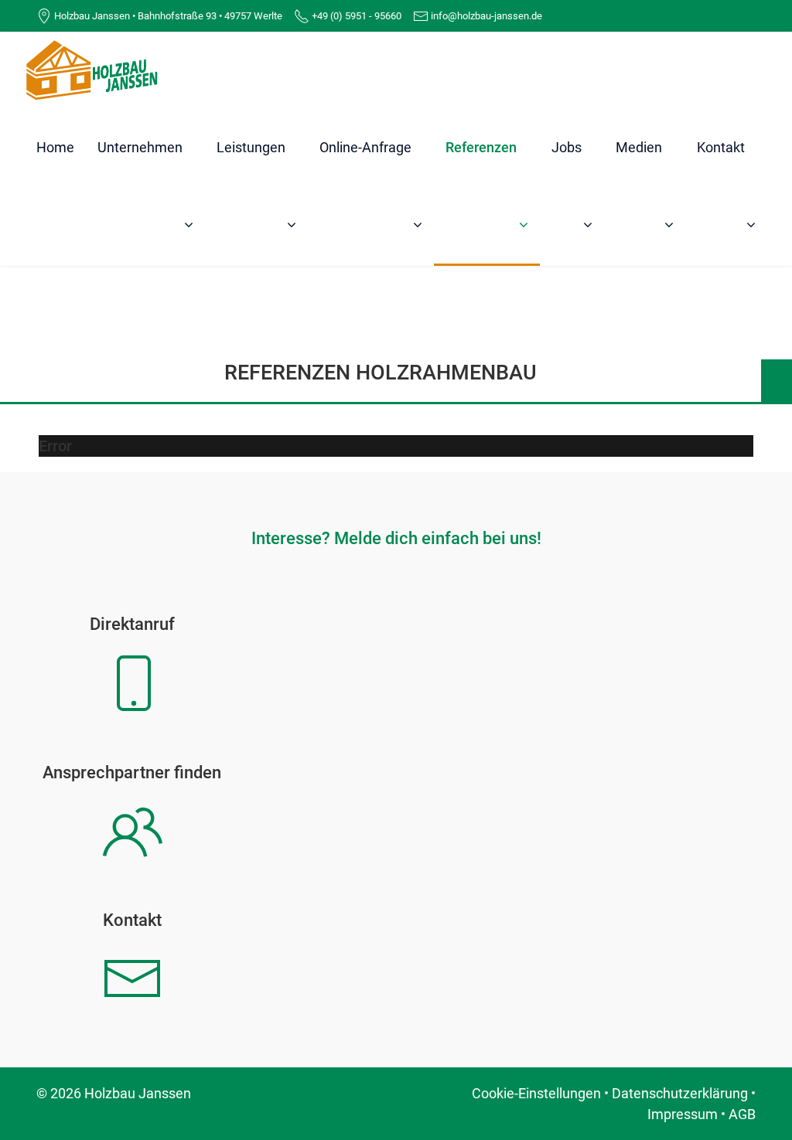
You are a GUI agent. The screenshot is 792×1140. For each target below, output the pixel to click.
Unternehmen (140, 147)
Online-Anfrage (365, 147)
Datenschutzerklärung (680, 1093)
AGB (742, 1114)
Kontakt (721, 147)
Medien (639, 147)
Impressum (682, 1114)
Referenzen (481, 147)
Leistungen (251, 147)
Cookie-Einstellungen (536, 1093)
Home (55, 147)
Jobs (566, 147)
